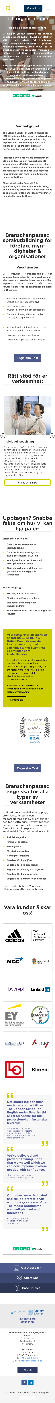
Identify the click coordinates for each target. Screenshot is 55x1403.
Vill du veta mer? (27, 482)
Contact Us (33, 8)
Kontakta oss (16, 700)
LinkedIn (31, 1382)
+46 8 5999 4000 (29, 1358)
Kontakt (28, 1370)
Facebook (24, 1382)
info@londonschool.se (31, 1361)
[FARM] (27, 1398)
